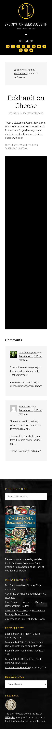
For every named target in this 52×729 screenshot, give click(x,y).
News (35, 145)
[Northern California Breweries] (20, 551)
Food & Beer (24, 145)
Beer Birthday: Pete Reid (17, 667)
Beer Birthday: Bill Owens (33, 619)
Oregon (23, 148)
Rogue (22, 130)
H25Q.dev (10, 717)
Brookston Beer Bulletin (26, 24)
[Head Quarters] (11, 710)
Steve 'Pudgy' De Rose (16, 610)
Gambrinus (10, 593)
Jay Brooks (11, 619)
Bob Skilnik (24, 406)
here (43, 721)
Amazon (24, 567)
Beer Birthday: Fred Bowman (19, 650)
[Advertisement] (26, 243)
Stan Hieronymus (28, 352)
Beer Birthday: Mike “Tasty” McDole (22, 633)
